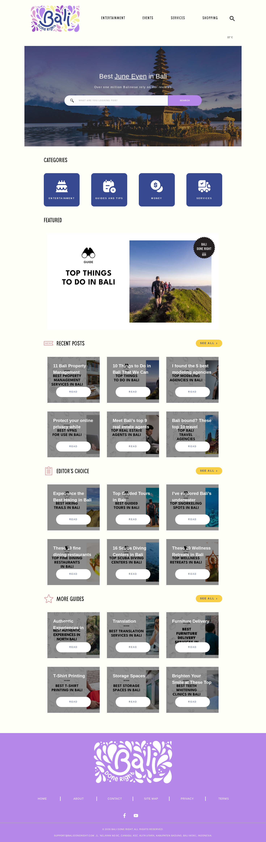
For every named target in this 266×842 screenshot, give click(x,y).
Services (178, 18)
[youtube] (139, 815)
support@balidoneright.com (74, 835)
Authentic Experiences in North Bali (68, 628)
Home (42, 798)
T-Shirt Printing (69, 675)
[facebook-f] (127, 815)
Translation (124, 621)
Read (73, 392)
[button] (232, 18)
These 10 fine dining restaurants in (72, 555)
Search (185, 100)
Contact (115, 798)
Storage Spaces (129, 675)
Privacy (187, 798)
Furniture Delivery (190, 621)
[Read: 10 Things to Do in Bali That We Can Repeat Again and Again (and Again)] (133, 281)
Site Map (151, 798)
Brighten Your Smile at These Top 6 (192, 682)
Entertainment (113, 18)
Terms (223, 798)
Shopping (210, 18)
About (78, 798)
